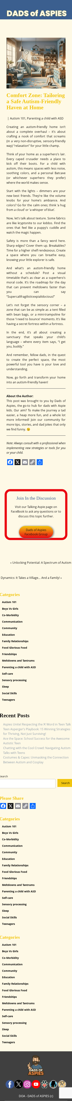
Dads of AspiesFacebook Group (36, 532)
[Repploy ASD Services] (62, 1084)
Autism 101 (17, 118)
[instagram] (27, 1084)
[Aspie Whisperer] (53, 1084)
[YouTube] (36, 1084)
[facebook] (10, 1084)
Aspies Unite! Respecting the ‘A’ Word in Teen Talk (37, 724)
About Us (32, 3)
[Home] (36, 13)
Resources (55, 3)
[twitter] (18, 1084)
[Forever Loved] (44, 1084)
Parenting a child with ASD (45, 118)
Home (12, 3)
